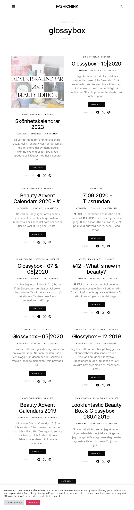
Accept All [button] (33, 502)
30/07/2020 (36, 279)
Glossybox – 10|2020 (96, 63)
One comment (51, 134)
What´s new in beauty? (90, 259)
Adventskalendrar (32, 114)
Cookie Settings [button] (14, 502)
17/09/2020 (95, 208)
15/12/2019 (95, 343)
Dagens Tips (96, 189)
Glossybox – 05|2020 (37, 336)
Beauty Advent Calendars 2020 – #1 (37, 198)
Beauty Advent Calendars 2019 (37, 408)
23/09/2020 (37, 208)
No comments (110, 208)
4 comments (110, 70)
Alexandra (22, 134)
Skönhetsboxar (91, 57)
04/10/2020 (96, 70)
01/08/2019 (95, 423)
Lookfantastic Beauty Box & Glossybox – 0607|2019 (96, 411)
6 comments (51, 418)
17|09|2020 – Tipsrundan (96, 198)
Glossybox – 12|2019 (96, 336)
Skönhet (48, 114)
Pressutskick (41, 259)
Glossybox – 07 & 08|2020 (37, 269)
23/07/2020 (95, 279)
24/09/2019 (37, 418)
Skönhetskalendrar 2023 (37, 124)
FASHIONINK (67, 6)
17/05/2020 (36, 343)
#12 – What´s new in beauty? (96, 269)
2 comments (51, 208)
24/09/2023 (36, 134)
